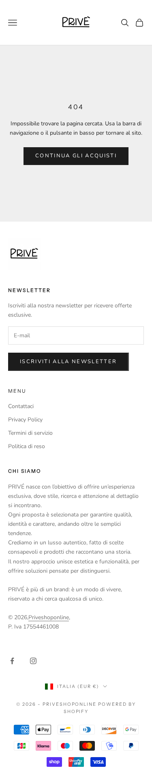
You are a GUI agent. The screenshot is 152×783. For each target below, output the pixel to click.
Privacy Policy (25, 419)
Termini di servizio (30, 433)
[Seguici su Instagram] (33, 661)
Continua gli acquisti (76, 155)
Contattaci (21, 406)
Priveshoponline (48, 617)
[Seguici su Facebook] (12, 661)
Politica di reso (26, 446)
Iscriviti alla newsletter (68, 361)
